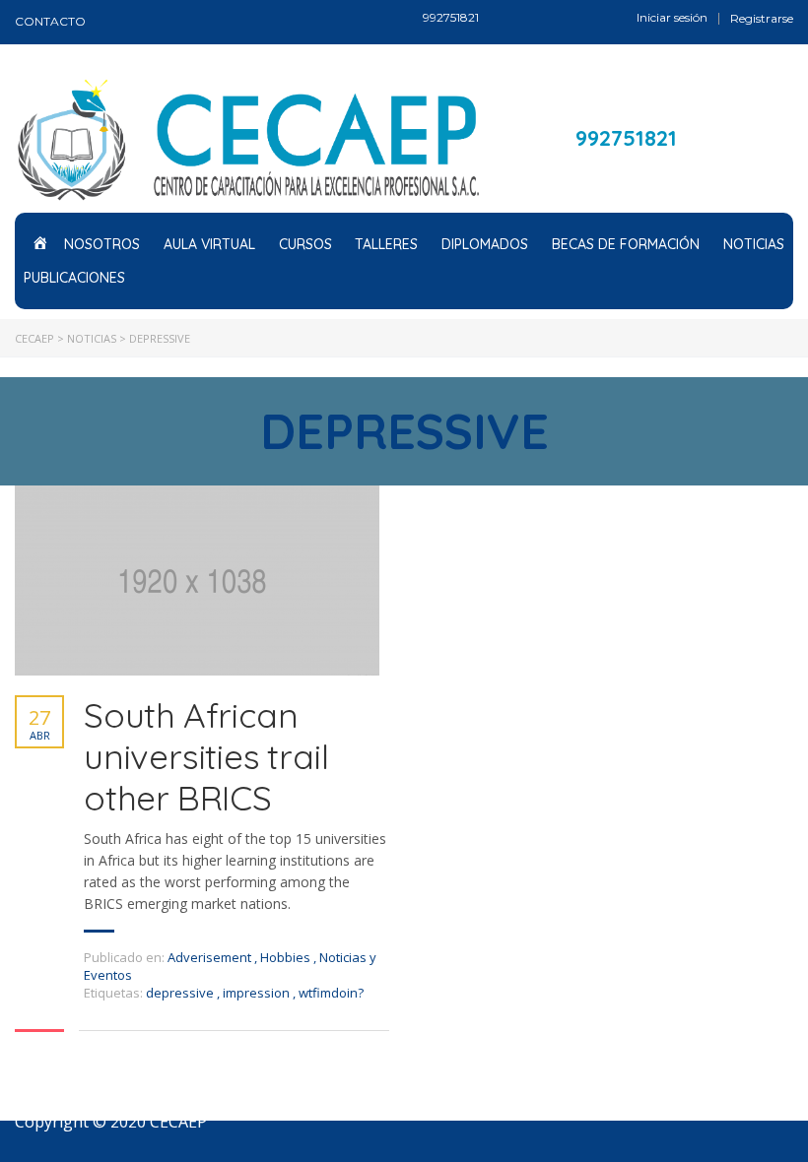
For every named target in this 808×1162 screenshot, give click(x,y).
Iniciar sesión (672, 18)
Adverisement (209, 957)
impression (258, 992)
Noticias (753, 244)
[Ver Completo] (197, 580)
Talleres (386, 244)
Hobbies (285, 957)
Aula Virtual (209, 244)
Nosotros (102, 244)
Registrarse (761, 19)
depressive (181, 992)
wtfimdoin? (331, 992)
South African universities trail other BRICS (206, 756)
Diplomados (484, 244)
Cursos (305, 244)
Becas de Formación (626, 244)
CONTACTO (50, 21)
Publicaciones (74, 278)
